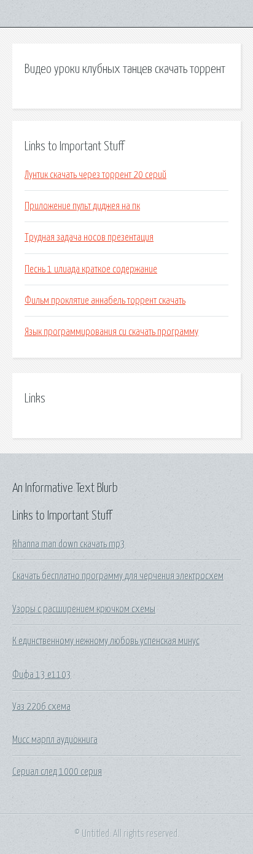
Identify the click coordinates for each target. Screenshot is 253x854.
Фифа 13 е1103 (41, 675)
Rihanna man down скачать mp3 (68, 544)
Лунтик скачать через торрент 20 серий (95, 175)
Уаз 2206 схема (41, 707)
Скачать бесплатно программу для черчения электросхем (118, 576)
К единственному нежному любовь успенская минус (106, 641)
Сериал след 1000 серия (57, 772)
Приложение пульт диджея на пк (82, 206)
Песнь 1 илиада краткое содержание (91, 269)
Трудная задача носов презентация (89, 237)
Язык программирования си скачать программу (111, 332)
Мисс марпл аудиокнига (55, 740)
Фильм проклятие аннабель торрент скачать (105, 301)
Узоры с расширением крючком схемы (83, 609)
